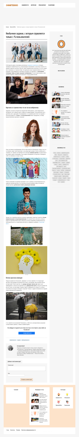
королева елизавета (57, 168)
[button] (11, 226)
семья (68, 178)
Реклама (18, 430)
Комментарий (10, 365)
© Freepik (26, 104)
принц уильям (65, 176)
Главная (7, 27)
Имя (9, 373)
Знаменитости (25, 5)
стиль (68, 180)
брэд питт (60, 154)
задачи (59, 164)
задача (55, 164)
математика (67, 170)
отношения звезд (56, 174)
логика (58, 170)
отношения (66, 172)
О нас (8, 430)
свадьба (64, 178)
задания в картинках (33, 65)
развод (60, 178)
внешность (65, 154)
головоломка (55, 158)
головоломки (62, 158)
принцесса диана (57, 176)
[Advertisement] (39, 16)
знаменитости (65, 164)
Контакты (12, 430)
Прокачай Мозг (42, 5)
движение (68, 158)
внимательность (13, 340)
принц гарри (67, 174)
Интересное (33, 5)
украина (62, 181)
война (67, 156)
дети (56, 160)
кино (65, 166)
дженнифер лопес (56, 162)
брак (56, 154)
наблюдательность (25, 340)
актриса (58, 152)
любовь (62, 170)
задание (19, 340)
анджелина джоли (65, 152)
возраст (63, 156)
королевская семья (66, 168)
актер (55, 152)
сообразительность (62, 180)
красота (54, 170)
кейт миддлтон (60, 166)
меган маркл (56, 172)
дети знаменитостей (63, 160)
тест (59, 181)
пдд (62, 174)
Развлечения (51, 5)
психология (55, 178)
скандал (55, 180)
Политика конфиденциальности (28, 430)
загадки (63, 162)
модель (61, 172)
